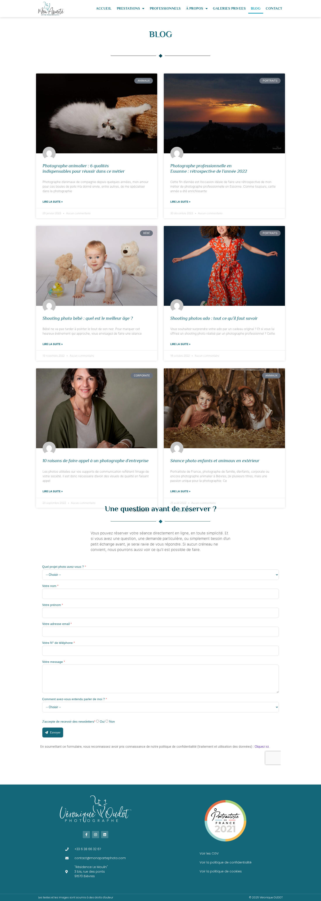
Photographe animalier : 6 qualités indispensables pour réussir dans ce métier (84, 168)
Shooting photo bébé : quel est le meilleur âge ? (88, 318)
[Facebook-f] (86, 834)
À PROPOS (194, 8)
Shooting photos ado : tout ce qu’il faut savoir (214, 318)
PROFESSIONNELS (165, 8)
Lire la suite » (53, 201)
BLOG (256, 8)
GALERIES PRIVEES (229, 8)
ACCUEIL (104, 8)
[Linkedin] (104, 834)
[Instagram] (95, 834)
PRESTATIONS (128, 8)
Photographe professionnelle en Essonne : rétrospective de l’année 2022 (208, 168)
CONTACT (274, 8)
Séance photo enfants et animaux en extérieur (214, 460)
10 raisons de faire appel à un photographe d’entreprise (95, 460)
